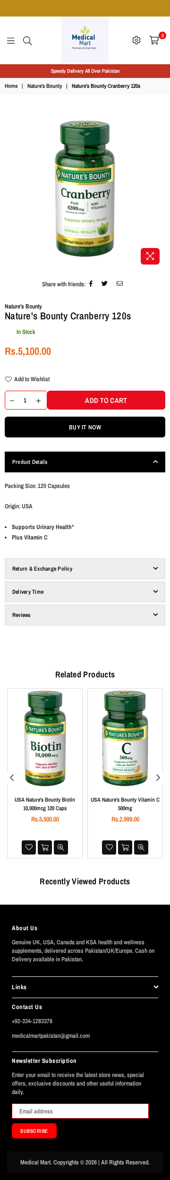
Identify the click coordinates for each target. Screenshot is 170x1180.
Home (11, 86)
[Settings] (136, 40)
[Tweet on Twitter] (104, 285)
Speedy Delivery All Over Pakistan (85, 71)
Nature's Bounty (44, 86)
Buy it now (85, 427)
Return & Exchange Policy (42, 569)
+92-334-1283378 (32, 1021)
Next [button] (158, 778)
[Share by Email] (120, 285)
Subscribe (34, 1131)
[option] (85, 71)
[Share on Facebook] (91, 285)
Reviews (21, 615)
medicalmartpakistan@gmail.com (51, 1036)
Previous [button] (12, 778)
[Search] (27, 40)
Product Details (30, 462)
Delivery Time (27, 592)
